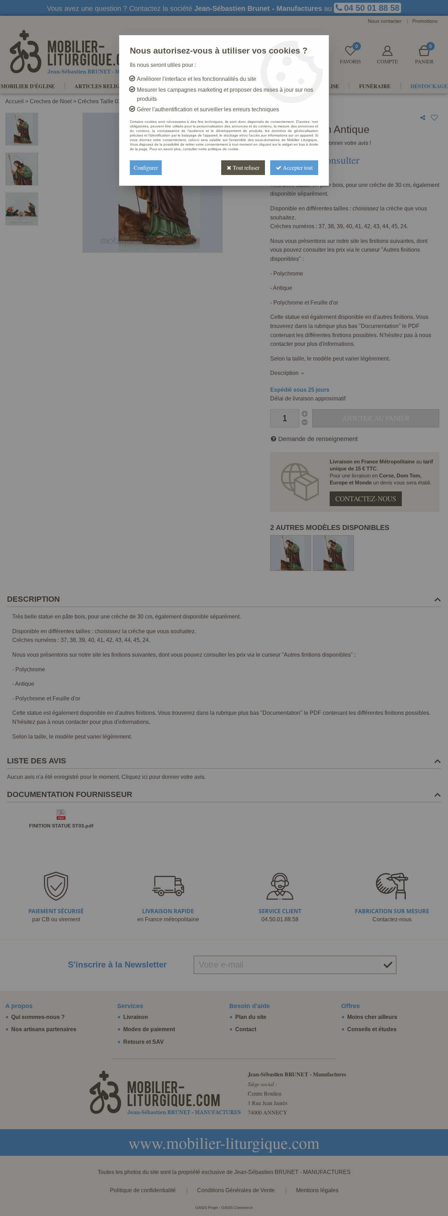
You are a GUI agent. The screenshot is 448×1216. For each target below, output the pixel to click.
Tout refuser (245, 167)
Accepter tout (297, 167)
